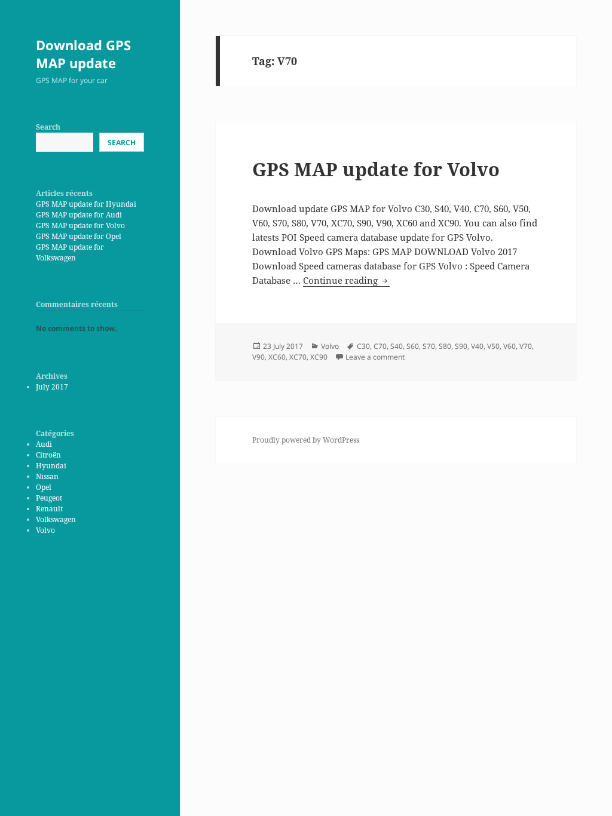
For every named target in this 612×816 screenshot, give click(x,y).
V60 (509, 346)
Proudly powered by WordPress (305, 440)
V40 (477, 346)
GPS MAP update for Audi (79, 215)
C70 (380, 346)
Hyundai (51, 466)
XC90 (319, 357)
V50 (493, 346)
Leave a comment (375, 357)
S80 (445, 346)
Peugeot (49, 498)
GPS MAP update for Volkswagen (70, 252)
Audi (44, 444)
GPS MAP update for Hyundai (86, 204)
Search (48, 127)
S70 (429, 346)
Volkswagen (56, 519)
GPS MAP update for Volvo (80, 225)
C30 (363, 346)
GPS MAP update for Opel (78, 236)
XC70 (298, 357)
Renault (49, 509)
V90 (258, 357)
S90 (461, 346)
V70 (525, 346)
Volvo (45, 530)
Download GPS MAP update (83, 54)
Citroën (48, 455)
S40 (396, 346)
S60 (412, 346)
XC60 (277, 357)
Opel (43, 487)
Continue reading (346, 280)
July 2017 (52, 387)
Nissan (47, 476)
